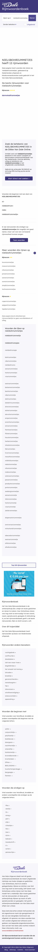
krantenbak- (9, 759)
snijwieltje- (9, 749)
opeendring (9, 699)
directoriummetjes (12, 407)
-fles (6, 805)
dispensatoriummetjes (13, 518)
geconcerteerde (11, 679)
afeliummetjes (10, 543)
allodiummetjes (11, 547)
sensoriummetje (11, 495)
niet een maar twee (12, 662)
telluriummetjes (11, 499)
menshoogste (10, 683)
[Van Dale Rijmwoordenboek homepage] (11, 5)
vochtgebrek (9, 652)
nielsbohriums (10, 365)
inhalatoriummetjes (12, 445)
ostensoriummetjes (12, 476)
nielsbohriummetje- (10, 214)
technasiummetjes (9, 289)
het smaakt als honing (13, 669)
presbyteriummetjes (12, 484)
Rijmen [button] (32, 18)
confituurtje (9, 656)
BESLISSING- (10, 766)
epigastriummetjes (9, 305)
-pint (7, 819)
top (6, 686)
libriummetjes (10, 449)
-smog (7, 815)
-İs (6, 812)
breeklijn (8, 676)
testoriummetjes (11, 373)
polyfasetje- (9, 736)
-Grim (7, 835)
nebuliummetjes (11, 464)
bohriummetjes (10, 357)
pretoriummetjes (11, 487)
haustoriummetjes (11, 437)
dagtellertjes (10, 666)
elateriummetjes (11, 410)
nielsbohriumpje (11, 350)
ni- (3, 201)
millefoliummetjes (11, 461)
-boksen (8, 839)
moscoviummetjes (8, 266)
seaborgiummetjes (12, 491)
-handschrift (9, 842)
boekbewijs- (9, 739)
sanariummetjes (8, 278)
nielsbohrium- (7, 206)
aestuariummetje (11, 539)
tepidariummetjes (8, 309)
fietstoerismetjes (11, 430)
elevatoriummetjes (12, 414)
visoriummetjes (10, 376)
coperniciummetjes (9, 301)
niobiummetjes (10, 472)
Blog (6, 950)
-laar (7, 832)
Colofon (20, 950)
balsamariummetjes (12, 387)
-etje (7, 822)
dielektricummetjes (12, 403)
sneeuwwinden (10, 696)
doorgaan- (9, 742)
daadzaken (9, 659)
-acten (7, 849)
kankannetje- (10, 752)
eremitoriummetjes (12, 422)
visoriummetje (10, 507)
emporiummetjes (11, 418)
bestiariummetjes (11, 391)
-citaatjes (8, 825)
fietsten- (8, 776)
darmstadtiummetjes (11, 95)
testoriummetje (10, 503)
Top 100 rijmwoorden (19, 565)
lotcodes (8, 672)
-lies (6, 829)
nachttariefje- (10, 746)
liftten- (7, 762)
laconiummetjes (8, 262)
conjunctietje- (10, 732)
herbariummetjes (11, 441)
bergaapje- (9, 772)
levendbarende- (11, 756)
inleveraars (9, 689)
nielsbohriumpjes (12, 343)
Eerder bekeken (9, 24)
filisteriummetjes (11, 434)
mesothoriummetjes (12, 457)
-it (6, 845)
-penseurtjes (9, 852)
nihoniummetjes (8, 270)
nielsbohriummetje (13, 335)
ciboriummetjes (10, 361)
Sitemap (13, 950)
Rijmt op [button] (6, 18)
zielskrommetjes (11, 511)
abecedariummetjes (12, 535)
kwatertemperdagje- (13, 769)
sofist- (7, 729)
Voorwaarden (30, 950)
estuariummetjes (11, 426)
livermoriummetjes (12, 453)
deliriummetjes (10, 399)
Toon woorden (19, 240)
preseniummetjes (8, 274)
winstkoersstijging (11, 692)
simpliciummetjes (8, 285)
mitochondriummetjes (13, 528)
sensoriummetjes (11, 369)
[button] (35, 252)
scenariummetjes (8, 281)
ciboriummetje (10, 395)
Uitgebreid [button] (31, 24)
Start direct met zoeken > (18, 178)
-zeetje (7, 809)
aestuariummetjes (12, 384)
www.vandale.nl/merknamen (12, 931)
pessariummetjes (11, 480)
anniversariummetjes (13, 525)
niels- (4, 210)
